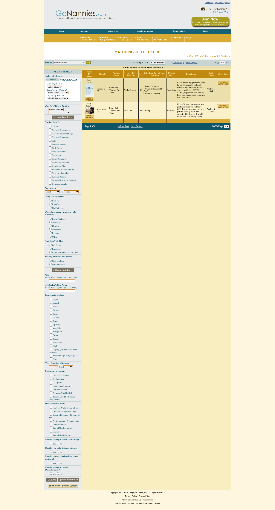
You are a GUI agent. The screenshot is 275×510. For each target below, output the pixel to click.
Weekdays (56, 222)
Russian (56, 339)
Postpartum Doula (60, 152)
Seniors (56, 432)
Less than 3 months (61, 375)
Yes (54, 444)
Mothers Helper (58, 145)
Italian (55, 314)
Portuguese (57, 332)
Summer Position (60, 390)
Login (227, 3)
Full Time (56, 245)
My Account (219, 3)
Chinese (56, 317)
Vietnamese (57, 342)
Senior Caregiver (59, 159)
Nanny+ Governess (60, 137)
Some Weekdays (59, 219)
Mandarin (57, 328)
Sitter (54, 141)
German (56, 310)
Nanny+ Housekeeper (61, 130)
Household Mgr (59, 166)
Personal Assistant (59, 177)
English (56, 299)
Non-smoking (58, 261)
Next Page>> (191, 62)
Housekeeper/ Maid (60, 162)
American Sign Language (64, 356)
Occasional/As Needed (62, 393)
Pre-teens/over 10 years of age (66, 421)
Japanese (56, 325)
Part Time (56, 249)
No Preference (58, 208)
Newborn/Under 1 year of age (66, 408)
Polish (55, 335)
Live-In (55, 201)
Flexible (55, 226)
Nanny (55, 127)
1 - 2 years (57, 383)
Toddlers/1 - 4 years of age (64, 411)
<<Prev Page (178, 62)
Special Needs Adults (62, 435)
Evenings (56, 233)
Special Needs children (62, 428)
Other (54, 237)
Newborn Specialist (60, 173)
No (61, 444)
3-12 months (58, 379)
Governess (56, 155)
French (56, 307)
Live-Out (56, 204)
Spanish (56, 303)
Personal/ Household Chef (63, 170)
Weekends (56, 230)
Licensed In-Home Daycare (64, 180)
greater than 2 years (61, 386)
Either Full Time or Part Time (65, 252)
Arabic (55, 321)
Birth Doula (57, 148)
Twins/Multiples (59, 425)
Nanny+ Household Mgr (62, 134)
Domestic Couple (59, 184)
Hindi (55, 346)
